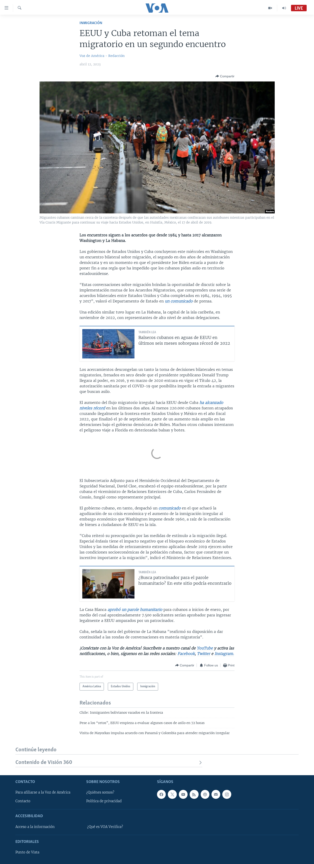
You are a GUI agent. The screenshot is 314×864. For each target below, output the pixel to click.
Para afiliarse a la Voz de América (42, 792)
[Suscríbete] (215, 794)
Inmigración (91, 23)
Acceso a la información (35, 827)
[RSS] (194, 794)
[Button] (224, 76)
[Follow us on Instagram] (226, 794)
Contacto (22, 801)
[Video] (270, 8)
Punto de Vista (27, 852)
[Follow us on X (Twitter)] (172, 794)
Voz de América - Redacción (102, 56)
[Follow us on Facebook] (161, 794)
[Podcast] (205, 794)
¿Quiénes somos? (100, 792)
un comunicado (179, 301)
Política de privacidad (104, 801)
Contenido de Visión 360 (43, 762)
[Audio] (284, 8)
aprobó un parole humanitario (135, 609)
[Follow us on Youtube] (183, 794)
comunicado (170, 508)
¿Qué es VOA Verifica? (105, 827)
